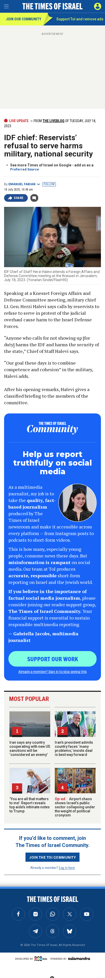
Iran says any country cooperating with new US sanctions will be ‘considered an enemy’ (29, 748)
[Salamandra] (79, 958)
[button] (97, 6)
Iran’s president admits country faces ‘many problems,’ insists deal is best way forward (74, 748)
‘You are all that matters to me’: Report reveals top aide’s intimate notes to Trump (29, 805)
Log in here (67, 867)
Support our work (52, 659)
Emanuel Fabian (21, 184)
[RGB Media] (42, 958)
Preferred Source (24, 169)
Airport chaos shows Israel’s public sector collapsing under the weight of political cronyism (75, 807)
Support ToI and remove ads (79, 19)
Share (19, 198)
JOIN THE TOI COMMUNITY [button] (52, 857)
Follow (49, 184)
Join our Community (23, 19)
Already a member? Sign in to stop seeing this (52, 671)
